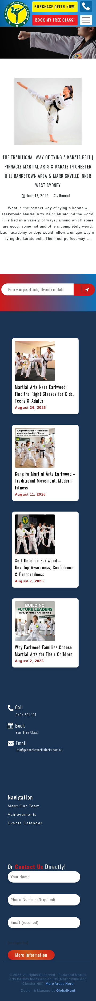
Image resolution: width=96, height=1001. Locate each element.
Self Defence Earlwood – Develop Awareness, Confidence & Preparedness (45, 567)
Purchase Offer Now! (54, 6)
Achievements (22, 814)
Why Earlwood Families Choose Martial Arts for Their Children (44, 650)
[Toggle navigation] (86, 20)
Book (26, 729)
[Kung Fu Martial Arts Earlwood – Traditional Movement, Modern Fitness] (35, 448)
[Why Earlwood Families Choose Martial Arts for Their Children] (35, 621)
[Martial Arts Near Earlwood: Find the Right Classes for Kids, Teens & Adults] (35, 361)
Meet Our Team (24, 806)
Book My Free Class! (54, 20)
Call (25, 710)
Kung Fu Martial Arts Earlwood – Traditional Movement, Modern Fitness (45, 481)
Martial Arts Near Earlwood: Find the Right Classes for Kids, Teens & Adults (45, 394)
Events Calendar (25, 823)
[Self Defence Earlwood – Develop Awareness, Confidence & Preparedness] (35, 534)
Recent (64, 195)
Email (38, 746)
